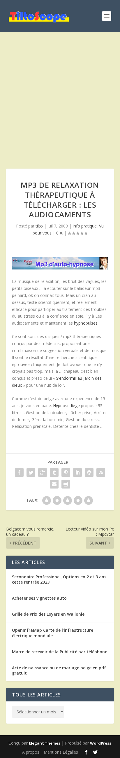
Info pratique (85, 226)
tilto (39, 226)
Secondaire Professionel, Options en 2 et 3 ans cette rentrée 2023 (59, 579)
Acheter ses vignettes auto (39, 598)
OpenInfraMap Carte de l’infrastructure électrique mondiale (52, 632)
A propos (30, 752)
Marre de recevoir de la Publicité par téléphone (59, 651)
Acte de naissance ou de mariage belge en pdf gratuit (59, 670)
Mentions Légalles (61, 752)
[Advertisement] (60, 104)
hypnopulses (86, 323)
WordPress (100, 743)
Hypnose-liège (66, 405)
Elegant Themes (44, 743)
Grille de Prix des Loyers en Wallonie (48, 614)
